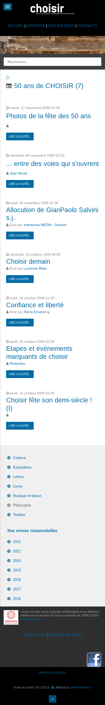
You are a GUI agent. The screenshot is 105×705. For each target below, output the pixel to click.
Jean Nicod (18, 173)
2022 (17, 542)
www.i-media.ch (81, 687)
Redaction (17, 363)
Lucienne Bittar (35, 268)
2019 (17, 570)
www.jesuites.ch (31, 619)
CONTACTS (87, 26)
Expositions (22, 467)
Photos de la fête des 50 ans (48, 116)
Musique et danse (27, 496)
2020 (17, 561)
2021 (17, 551)
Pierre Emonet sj (36, 312)
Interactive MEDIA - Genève (45, 225)
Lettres (18, 477)
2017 (17, 589)
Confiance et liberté (35, 305)
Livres (18, 486)
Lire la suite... (20, 136)
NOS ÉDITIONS (61, 26)
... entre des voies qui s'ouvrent (52, 163)
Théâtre (19, 515)
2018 (17, 580)
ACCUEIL (16, 26)
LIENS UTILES (34, 635)
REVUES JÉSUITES (66, 635)
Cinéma (19, 458)
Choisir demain (28, 261)
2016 (17, 599)
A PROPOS (35, 26)
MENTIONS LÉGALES (52, 672)
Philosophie (22, 505)
